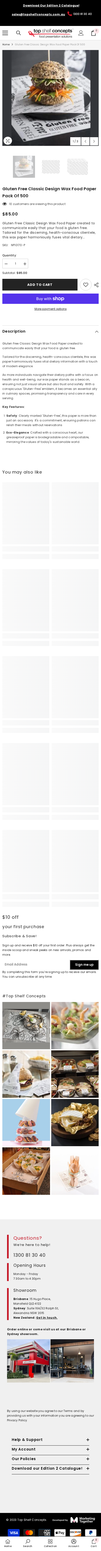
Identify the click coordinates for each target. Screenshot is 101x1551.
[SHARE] (95, 285)
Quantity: (9, 255)
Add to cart (40, 284)
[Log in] (81, 33)
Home (6, 44)
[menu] (5, 33)
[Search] (18, 33)
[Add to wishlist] (86, 285)
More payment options (51, 309)
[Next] (94, 141)
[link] (25, 549)
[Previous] (85, 141)
